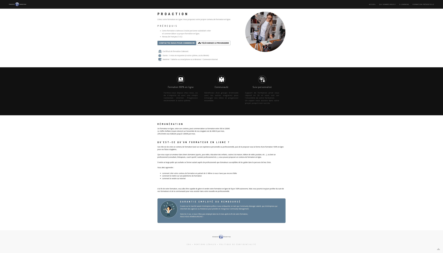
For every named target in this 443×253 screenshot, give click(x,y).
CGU (189, 244)
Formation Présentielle (423, 4)
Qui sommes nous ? (387, 4)
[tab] (181, 89)
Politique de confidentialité (237, 244)
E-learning (404, 4)
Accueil (372, 4)
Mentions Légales (205, 244)
